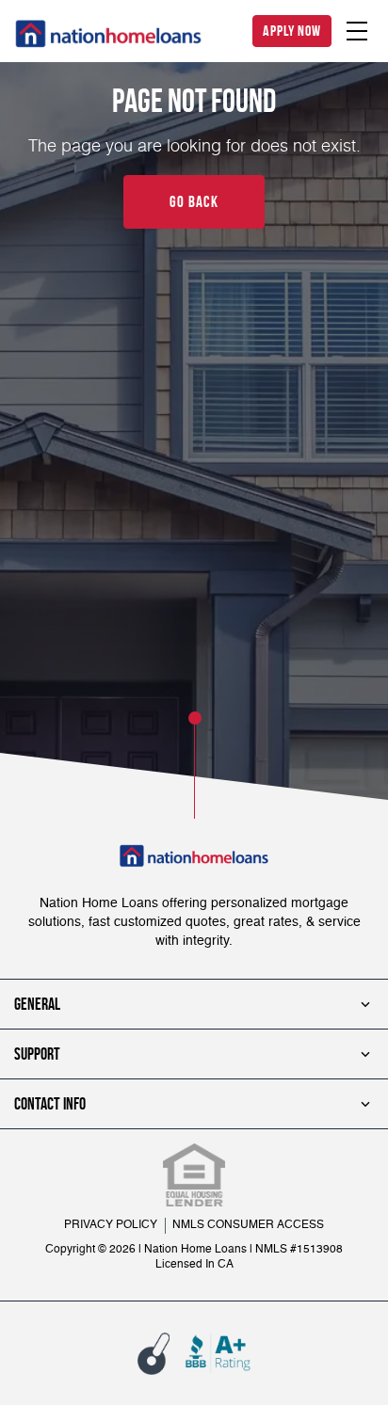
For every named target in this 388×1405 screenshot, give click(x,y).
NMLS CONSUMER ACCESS (248, 1225)
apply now (292, 31)
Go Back (194, 201)
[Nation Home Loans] (108, 34)
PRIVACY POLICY (110, 1225)
